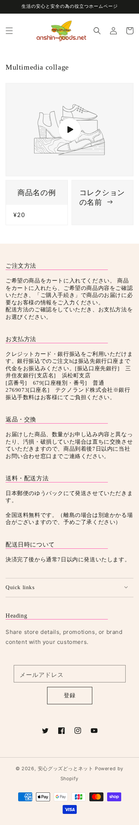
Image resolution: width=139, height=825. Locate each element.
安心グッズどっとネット (65, 768)
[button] (9, 30)
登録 (70, 695)
